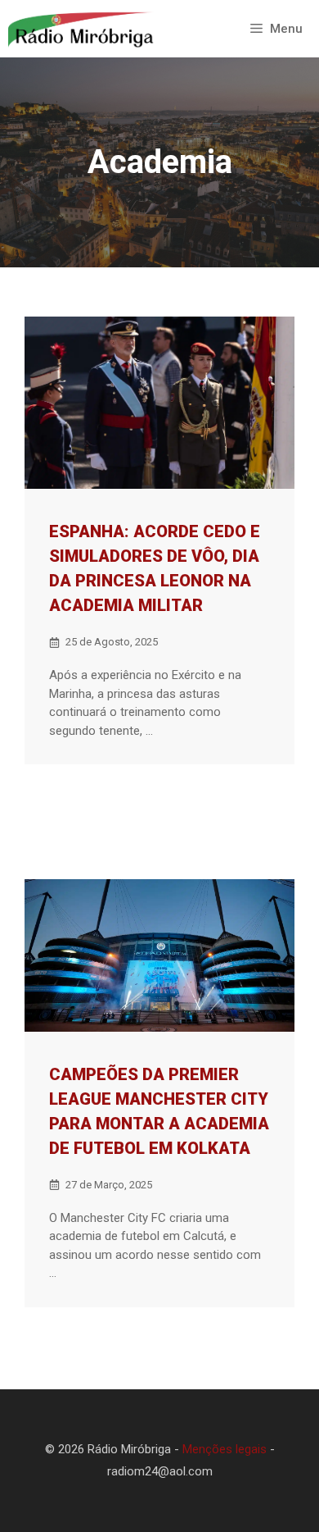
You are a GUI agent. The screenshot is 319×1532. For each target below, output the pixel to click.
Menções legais (224, 1449)
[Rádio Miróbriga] (81, 28)
